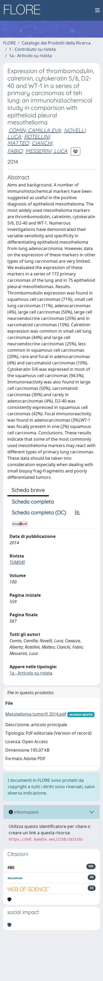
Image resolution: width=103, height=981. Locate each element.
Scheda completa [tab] (33, 501)
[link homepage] (24, 10)
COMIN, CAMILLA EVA (34, 130)
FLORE (9, 43)
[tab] (78, 512)
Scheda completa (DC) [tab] (39, 512)
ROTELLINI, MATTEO (29, 139)
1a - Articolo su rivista (30, 56)
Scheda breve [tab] (28, 490)
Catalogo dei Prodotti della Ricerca (56, 43)
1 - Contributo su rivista (32, 49)
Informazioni (25, 812)
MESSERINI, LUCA (46, 151)
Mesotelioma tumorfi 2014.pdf (35, 714)
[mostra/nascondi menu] (97, 10)
